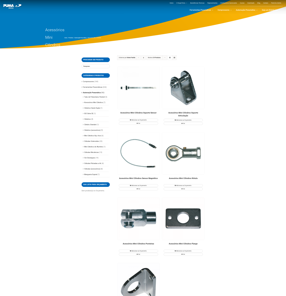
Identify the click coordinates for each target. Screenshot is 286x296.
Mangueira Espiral (90, 174)
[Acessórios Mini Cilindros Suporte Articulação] (183, 88)
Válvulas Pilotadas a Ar (92, 163)
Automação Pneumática (92, 93)
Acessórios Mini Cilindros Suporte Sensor (138, 113)
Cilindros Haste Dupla (92, 108)
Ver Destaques (89, 158)
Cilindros (87, 119)
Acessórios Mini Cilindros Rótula (183, 178)
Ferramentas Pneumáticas (92, 87)
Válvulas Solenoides (91, 141)
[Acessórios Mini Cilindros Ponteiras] (138, 219)
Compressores (88, 82)
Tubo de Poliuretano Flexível (94, 97)
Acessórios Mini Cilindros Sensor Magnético (138, 178)
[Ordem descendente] (143, 57)
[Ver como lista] (174, 57)
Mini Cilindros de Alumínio (93, 147)
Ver (139, 123)
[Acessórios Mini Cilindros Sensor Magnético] (138, 153)
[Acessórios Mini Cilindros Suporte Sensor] (138, 88)
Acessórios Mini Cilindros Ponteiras (138, 244)
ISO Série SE (88, 113)
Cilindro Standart (90, 125)
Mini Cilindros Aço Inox (92, 136)
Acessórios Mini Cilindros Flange (183, 244)
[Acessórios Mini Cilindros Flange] (183, 219)
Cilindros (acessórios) (92, 130)
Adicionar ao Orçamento (139, 120)
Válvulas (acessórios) (92, 169)
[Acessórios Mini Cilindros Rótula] (183, 153)
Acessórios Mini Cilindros (93, 102)
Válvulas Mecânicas (91, 152)
